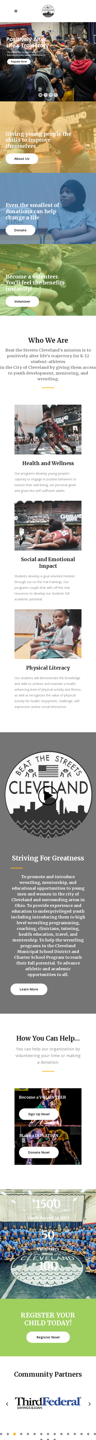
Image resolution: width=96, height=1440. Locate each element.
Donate (20, 230)
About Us (21, 158)
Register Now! (19, 61)
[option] (48, 1404)
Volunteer (22, 301)
